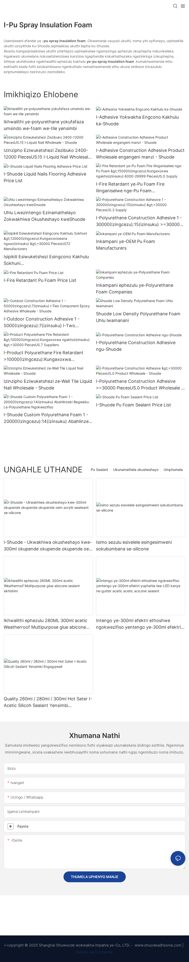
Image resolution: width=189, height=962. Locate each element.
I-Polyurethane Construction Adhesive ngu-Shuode (135, 346)
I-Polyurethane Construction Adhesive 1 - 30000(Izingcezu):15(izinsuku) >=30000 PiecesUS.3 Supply (139, 221)
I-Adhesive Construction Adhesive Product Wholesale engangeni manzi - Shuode (140, 154)
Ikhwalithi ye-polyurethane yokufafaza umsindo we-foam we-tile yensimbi (44, 125)
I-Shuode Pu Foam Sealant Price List (133, 404)
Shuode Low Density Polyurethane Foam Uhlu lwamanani (138, 317)
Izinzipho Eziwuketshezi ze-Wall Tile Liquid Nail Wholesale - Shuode (48, 384)
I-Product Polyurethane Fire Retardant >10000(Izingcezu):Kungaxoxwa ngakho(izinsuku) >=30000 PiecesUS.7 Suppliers (44, 356)
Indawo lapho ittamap (94, 952)
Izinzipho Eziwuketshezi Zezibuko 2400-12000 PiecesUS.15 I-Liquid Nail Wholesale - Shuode (47, 154)
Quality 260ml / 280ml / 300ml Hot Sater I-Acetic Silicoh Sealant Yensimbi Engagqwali (48, 702)
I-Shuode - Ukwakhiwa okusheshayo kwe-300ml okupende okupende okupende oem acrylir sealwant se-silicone (48, 546)
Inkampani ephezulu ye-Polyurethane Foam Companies (134, 288)
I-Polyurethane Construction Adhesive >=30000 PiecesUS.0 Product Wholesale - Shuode (139, 385)
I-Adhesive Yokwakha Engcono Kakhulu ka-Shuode (137, 120)
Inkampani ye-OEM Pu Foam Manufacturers (125, 245)
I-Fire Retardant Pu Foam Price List (40, 280)
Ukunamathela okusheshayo (135, 469)
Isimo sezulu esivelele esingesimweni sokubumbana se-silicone (134, 545)
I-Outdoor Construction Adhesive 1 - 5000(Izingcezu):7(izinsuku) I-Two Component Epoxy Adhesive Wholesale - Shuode (46, 322)
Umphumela (173, 469)
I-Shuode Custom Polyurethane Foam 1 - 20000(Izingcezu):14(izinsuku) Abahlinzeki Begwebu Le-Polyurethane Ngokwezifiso (48, 418)
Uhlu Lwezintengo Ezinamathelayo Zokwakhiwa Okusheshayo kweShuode (44, 216)
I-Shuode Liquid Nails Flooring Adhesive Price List (45, 177)
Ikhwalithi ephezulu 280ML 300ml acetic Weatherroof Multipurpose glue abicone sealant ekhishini (45, 624)
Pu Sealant (99, 469)
